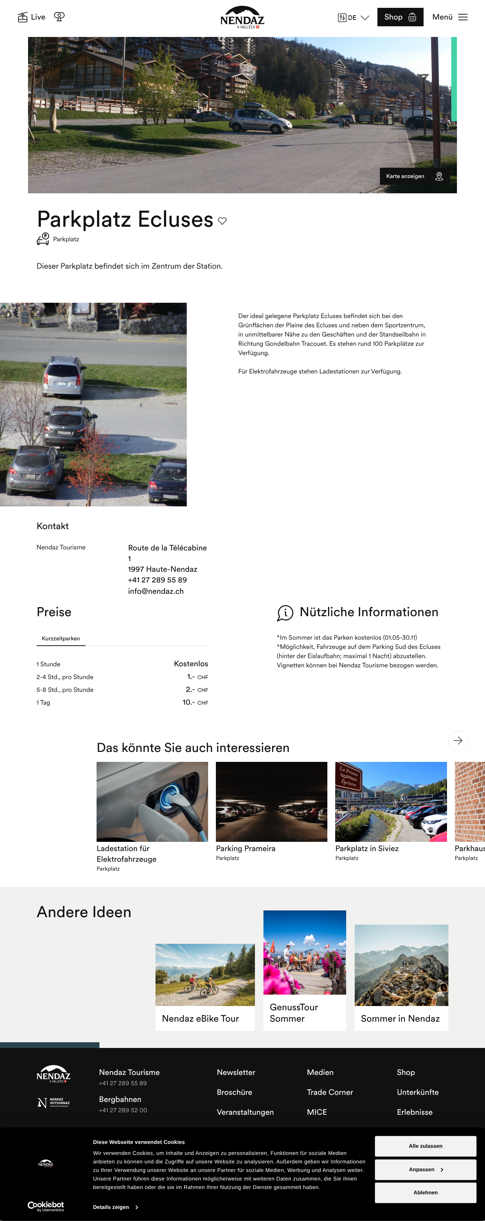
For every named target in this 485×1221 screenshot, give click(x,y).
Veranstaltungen (245, 1112)
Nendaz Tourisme (54, 1074)
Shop (394, 17)
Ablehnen (426, 1193)
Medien (320, 1072)
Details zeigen (111, 1207)
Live (38, 17)
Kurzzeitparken (61, 638)
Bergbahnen (120, 1099)
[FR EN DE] (356, 17)
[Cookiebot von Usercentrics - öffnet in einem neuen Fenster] (46, 1206)
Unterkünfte (418, 1092)
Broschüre (234, 1092)
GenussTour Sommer (294, 1012)
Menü (442, 17)
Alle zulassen (425, 1146)
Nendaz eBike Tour (200, 1018)
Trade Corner (330, 1092)
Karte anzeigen (405, 176)
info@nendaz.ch (156, 591)
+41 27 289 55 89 (157, 580)
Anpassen (422, 1169)
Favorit (222, 221)
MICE (317, 1112)
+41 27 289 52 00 (123, 1110)
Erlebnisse (415, 1112)
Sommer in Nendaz (400, 1018)
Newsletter (236, 1072)
